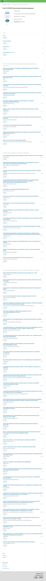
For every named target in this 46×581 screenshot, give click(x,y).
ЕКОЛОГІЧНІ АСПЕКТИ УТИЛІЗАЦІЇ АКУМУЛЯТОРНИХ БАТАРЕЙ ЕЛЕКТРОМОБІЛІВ (20, 196)
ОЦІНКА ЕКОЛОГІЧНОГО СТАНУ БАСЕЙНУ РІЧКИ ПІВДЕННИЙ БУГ (17, 461)
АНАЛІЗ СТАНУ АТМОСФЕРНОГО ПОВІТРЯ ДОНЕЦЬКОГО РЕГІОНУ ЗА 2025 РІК (19, 296)
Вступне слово (6, 46)
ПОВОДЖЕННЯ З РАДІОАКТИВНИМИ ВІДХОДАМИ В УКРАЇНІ (16, 189)
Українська (4, 555)
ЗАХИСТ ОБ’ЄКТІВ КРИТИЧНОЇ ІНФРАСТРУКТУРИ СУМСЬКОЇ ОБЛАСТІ (18, 257)
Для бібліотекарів (5, 568)
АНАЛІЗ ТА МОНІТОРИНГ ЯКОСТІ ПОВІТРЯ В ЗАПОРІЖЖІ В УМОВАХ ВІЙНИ (19, 446)
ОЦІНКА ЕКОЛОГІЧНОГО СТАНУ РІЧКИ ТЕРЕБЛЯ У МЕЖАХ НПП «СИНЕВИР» (19, 439)
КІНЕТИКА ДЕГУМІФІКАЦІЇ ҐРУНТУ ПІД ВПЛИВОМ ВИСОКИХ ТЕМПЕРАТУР (19, 541)
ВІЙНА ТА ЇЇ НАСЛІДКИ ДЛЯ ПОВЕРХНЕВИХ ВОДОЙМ (14, 140)
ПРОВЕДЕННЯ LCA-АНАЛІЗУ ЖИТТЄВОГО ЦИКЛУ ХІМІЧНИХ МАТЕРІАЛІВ (18, 203)
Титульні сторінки (7, 41)
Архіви (8, 4)
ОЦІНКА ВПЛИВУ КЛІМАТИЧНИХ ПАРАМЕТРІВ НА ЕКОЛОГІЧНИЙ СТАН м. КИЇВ (20, 272)
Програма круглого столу (8, 52)
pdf (5, 37)
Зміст (4, 35)
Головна (4, 4)
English (3, 557)
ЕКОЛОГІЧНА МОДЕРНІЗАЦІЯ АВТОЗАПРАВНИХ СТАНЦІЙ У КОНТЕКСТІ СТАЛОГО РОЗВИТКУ (23, 155)
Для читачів (4, 564)
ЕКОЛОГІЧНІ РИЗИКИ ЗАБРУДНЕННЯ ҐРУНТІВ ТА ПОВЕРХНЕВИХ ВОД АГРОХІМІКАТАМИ (22, 359)
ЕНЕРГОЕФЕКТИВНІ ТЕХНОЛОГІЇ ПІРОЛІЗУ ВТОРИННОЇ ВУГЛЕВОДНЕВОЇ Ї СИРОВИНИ (21, 226)
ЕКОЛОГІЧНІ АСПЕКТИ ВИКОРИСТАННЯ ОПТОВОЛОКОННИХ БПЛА (17, 125)
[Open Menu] (2, 1)
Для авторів (4, 566)
